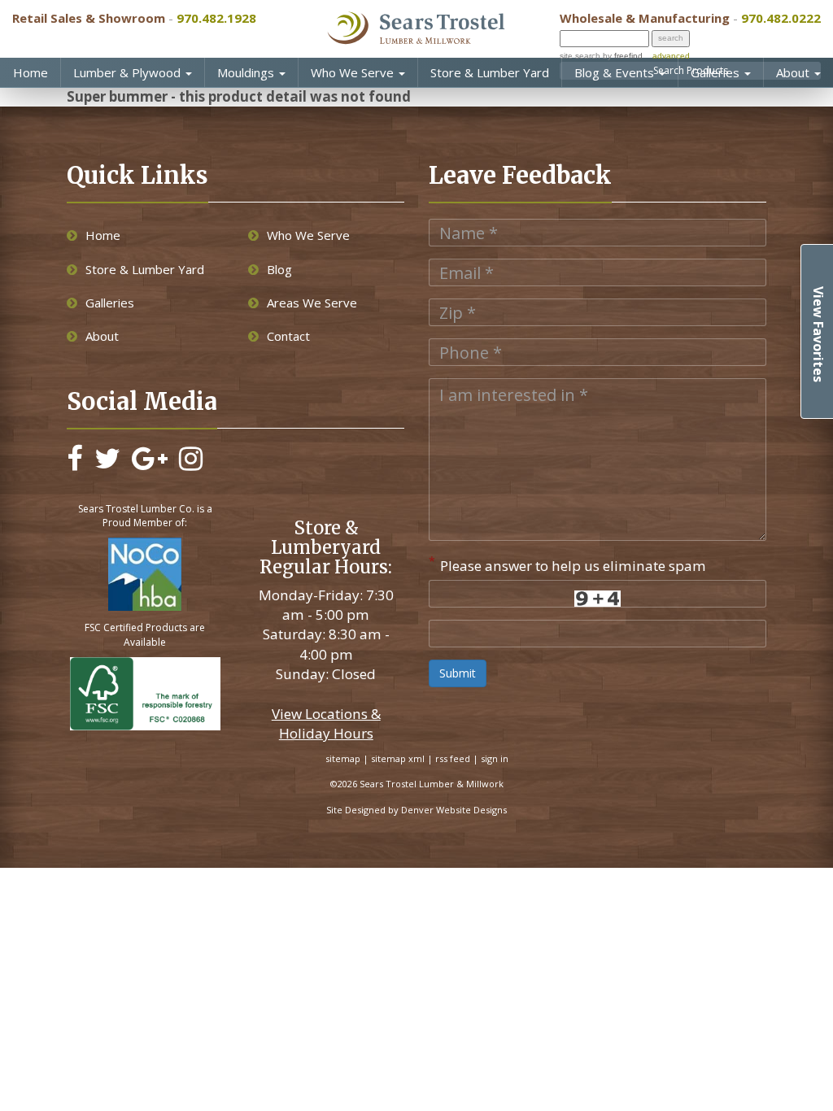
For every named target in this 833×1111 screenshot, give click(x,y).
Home (30, 72)
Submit (457, 673)
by (621, 55)
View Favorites (818, 334)
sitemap (342, 758)
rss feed (452, 758)
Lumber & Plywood (128, 72)
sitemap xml (398, 758)
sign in (494, 758)
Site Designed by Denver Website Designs (416, 810)
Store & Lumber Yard (489, 72)
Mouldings (247, 72)
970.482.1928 (216, 18)
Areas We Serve (312, 302)
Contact (288, 336)
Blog (279, 269)
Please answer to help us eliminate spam (567, 564)
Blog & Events (615, 72)
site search (580, 55)
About (794, 72)
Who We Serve (354, 72)
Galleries (717, 72)
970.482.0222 (781, 18)
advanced (671, 55)
